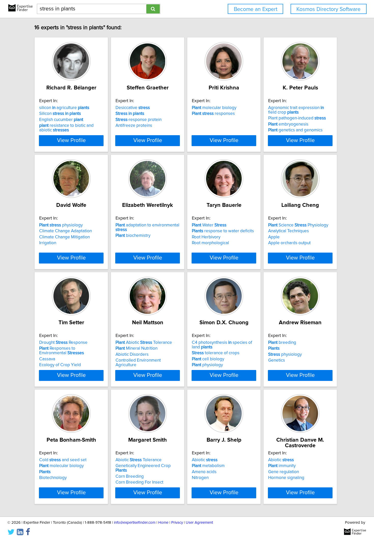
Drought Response (63, 342)
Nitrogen (200, 477)
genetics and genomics (295, 130)
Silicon (60, 113)
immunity (282, 465)
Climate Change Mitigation (64, 237)
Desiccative (133, 107)
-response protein (139, 119)
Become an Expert (255, 9)
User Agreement (199, 522)
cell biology (208, 359)
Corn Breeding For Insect (139, 482)
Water (209, 225)
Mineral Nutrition (136, 348)
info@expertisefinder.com (134, 522)
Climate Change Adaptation (65, 231)
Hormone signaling (286, 477)
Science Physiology (298, 225)
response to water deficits (223, 231)
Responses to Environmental (61, 350)
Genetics (276, 360)
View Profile (71, 140)
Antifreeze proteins (134, 125)
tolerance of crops (215, 353)
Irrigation (47, 243)
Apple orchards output (289, 243)
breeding (282, 342)
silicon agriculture (64, 107)
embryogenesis (288, 124)
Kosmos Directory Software (328, 9)
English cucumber (61, 119)
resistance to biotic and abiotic (66, 127)
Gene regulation (283, 472)
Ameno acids (204, 472)
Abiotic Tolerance (144, 342)
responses (213, 113)
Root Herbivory (206, 237)
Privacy (177, 522)
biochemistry (133, 235)
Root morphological (210, 243)
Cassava (47, 359)
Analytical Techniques (288, 231)
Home (163, 522)
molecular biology (214, 107)
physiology (61, 225)
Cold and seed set (63, 460)
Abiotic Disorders (132, 354)
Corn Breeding (130, 476)
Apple (274, 237)
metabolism (208, 465)
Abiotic (205, 460)
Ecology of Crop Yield (60, 365)
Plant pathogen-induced (297, 118)
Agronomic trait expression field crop (296, 110)
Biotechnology (53, 477)
